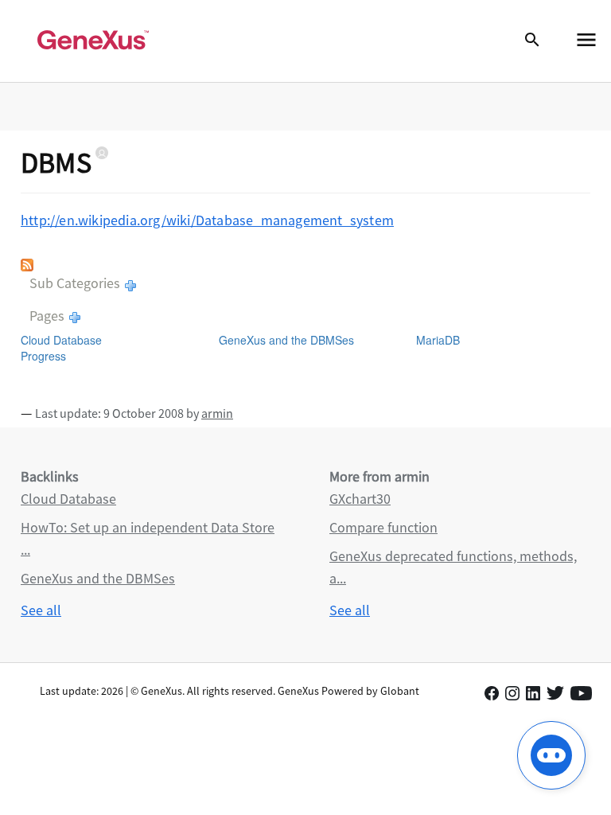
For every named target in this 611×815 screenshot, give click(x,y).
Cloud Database (61, 340)
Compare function (383, 527)
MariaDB (438, 340)
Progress (43, 356)
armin (217, 413)
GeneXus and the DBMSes (286, 340)
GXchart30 (360, 498)
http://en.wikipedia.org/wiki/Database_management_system (207, 220)
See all (41, 610)
